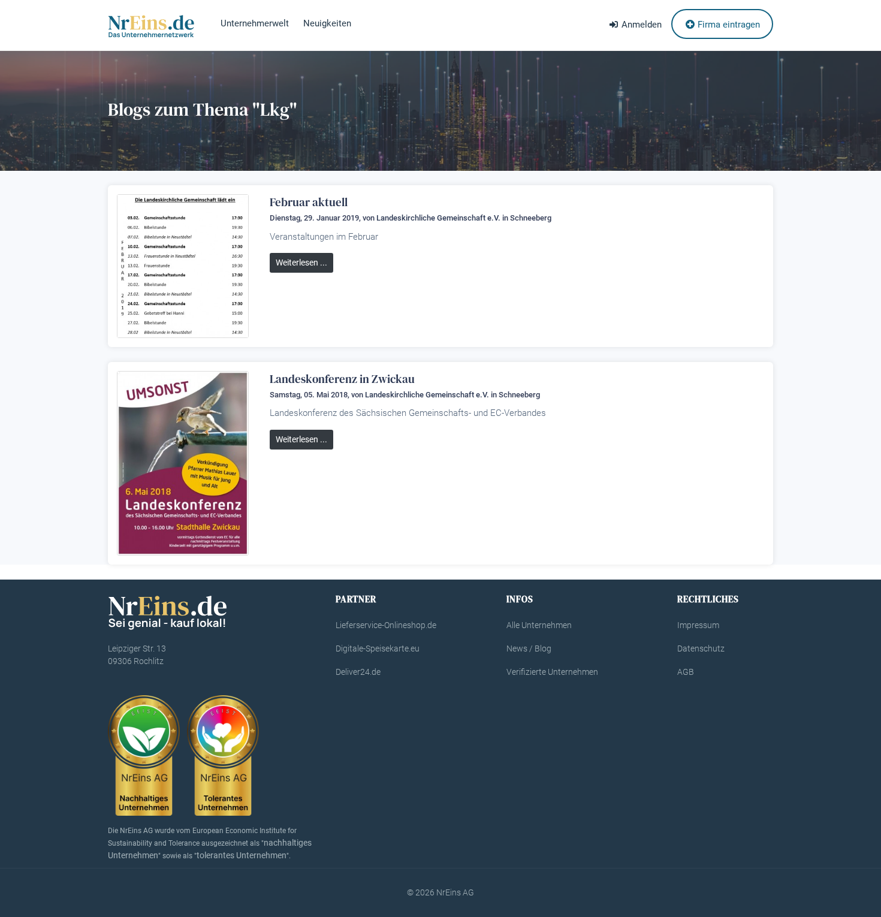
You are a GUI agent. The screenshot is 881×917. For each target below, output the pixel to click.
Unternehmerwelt (255, 23)
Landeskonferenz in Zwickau (342, 379)
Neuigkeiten (327, 23)
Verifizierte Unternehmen (552, 672)
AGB (685, 672)
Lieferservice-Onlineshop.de (386, 625)
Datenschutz (701, 648)
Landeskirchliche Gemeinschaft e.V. (438, 217)
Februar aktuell (309, 202)
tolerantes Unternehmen (241, 855)
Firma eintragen (727, 24)
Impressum (698, 625)
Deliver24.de (358, 672)
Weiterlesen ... (301, 262)
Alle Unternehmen (539, 625)
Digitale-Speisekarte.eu (378, 648)
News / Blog (528, 648)
